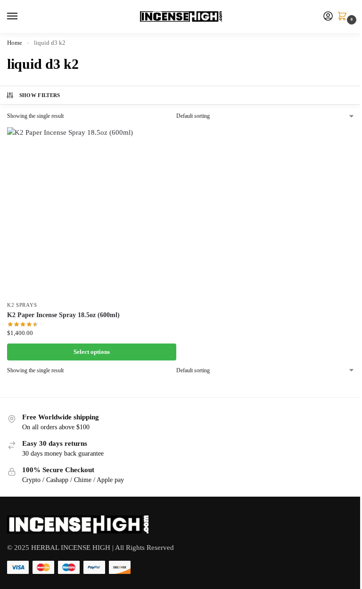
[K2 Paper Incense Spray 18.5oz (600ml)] (91, 211)
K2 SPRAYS (22, 305)
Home (14, 43)
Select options (92, 351)
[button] (344, 17)
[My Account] (328, 16)
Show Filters (39, 95)
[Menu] (21, 16)
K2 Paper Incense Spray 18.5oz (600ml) (63, 315)
